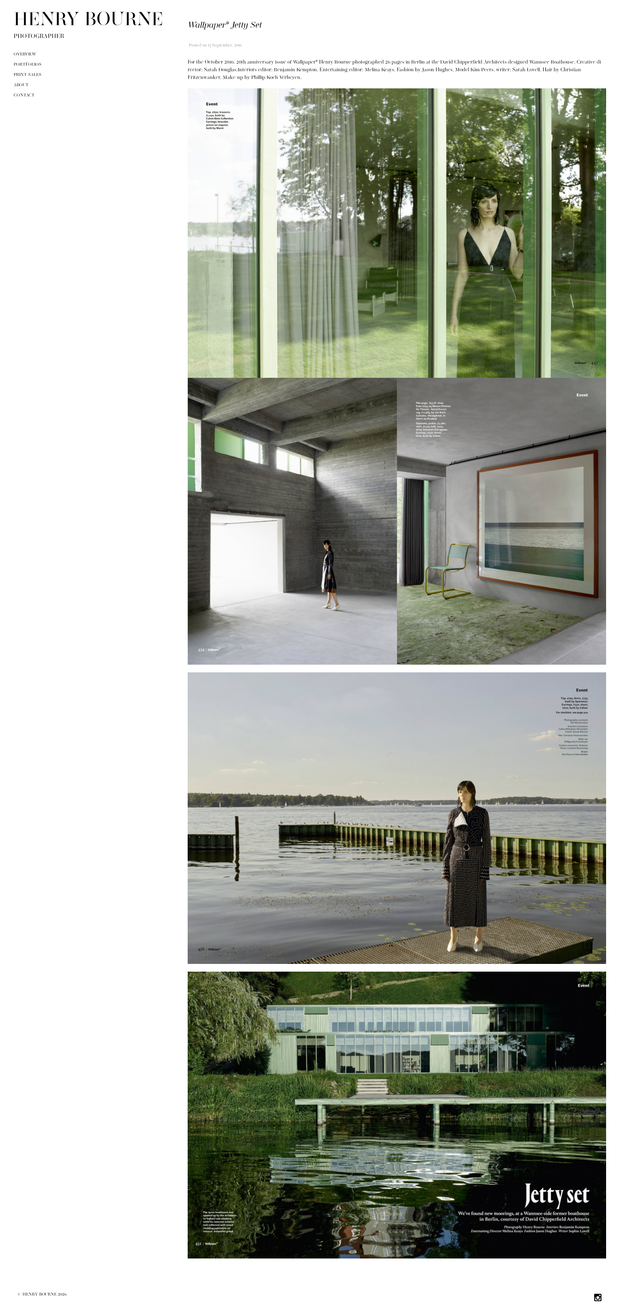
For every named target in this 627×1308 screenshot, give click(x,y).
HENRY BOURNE (88, 20)
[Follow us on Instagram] (598, 1298)
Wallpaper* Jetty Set (225, 25)
